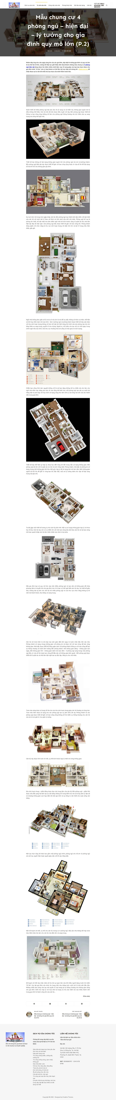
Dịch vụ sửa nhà (30, 5)
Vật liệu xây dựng (79, 5)
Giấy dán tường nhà (39, 1053)
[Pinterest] (66, 1004)
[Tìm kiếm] (106, 5)
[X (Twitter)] (50, 1004)
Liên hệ (89, 5)
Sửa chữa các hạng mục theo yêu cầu (44, 1049)
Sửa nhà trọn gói (65, 1039)
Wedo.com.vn (83, 69)
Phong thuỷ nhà (67, 5)
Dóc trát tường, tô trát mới (40, 1070)
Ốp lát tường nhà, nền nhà (40, 1072)
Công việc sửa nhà (54, 5)
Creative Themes (68, 1097)
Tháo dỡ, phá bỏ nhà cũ (40, 1068)
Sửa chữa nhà (75, 1037)
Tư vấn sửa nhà (41, 5)
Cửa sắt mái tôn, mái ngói (40, 1074)
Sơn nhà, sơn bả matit (39, 1051)
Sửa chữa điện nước (39, 1064)
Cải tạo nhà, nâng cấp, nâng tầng (42, 1066)
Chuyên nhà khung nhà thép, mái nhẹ (44, 1080)
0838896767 (68, 1061)
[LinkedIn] (82, 1004)
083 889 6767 (99, 6)
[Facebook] (34, 1004)
